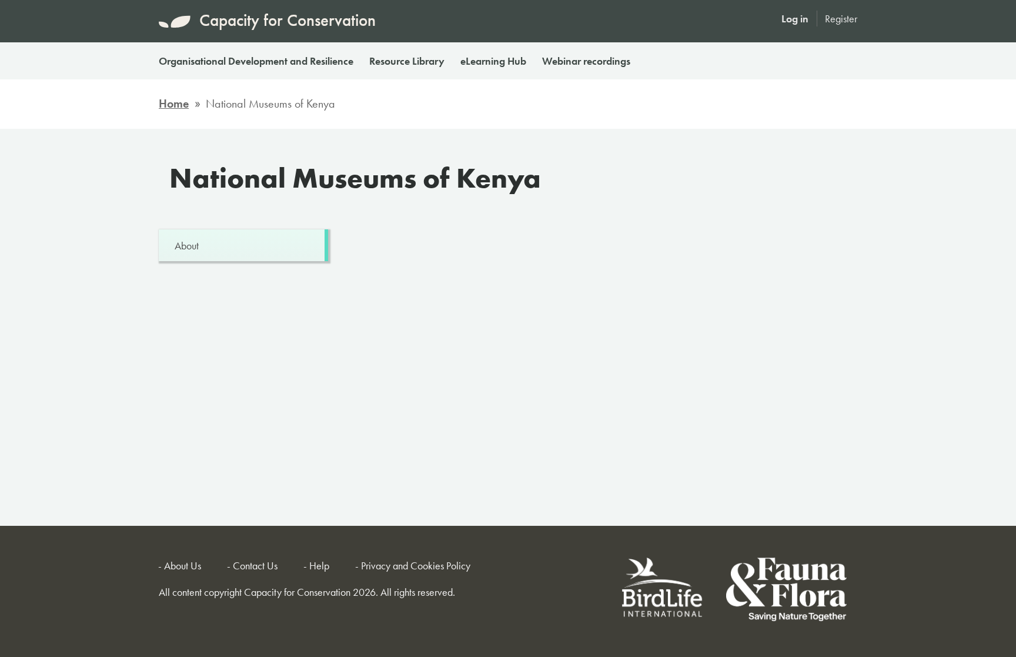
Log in (794, 18)
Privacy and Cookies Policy (415, 565)
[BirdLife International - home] (663, 591)
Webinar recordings (586, 61)
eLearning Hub (493, 61)
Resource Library (406, 61)
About (187, 245)
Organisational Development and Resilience (256, 61)
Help (319, 565)
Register (841, 18)
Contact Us (255, 565)
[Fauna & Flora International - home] (786, 591)
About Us (182, 565)
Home (174, 103)
